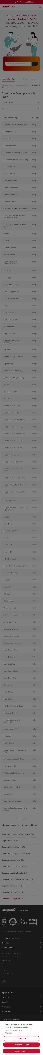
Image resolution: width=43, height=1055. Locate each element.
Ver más (8, 1033)
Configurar (21, 1038)
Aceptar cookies (21, 1051)
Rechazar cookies (21, 1045)
